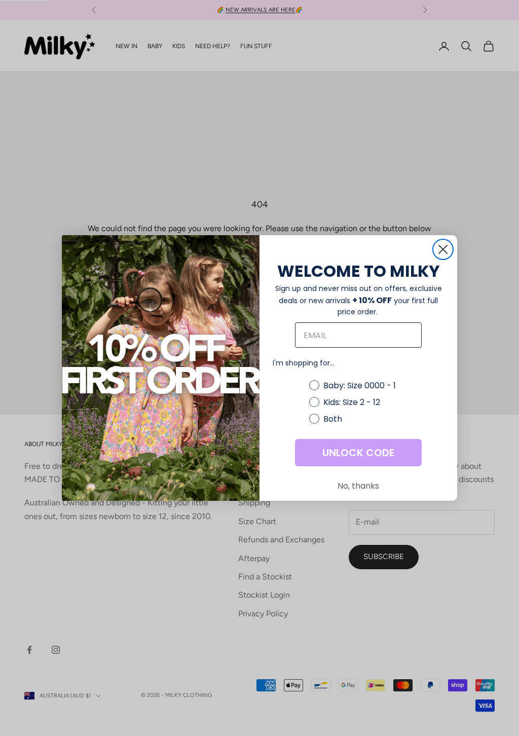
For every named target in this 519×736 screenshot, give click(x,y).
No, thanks (358, 486)
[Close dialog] (443, 249)
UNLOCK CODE (358, 453)
